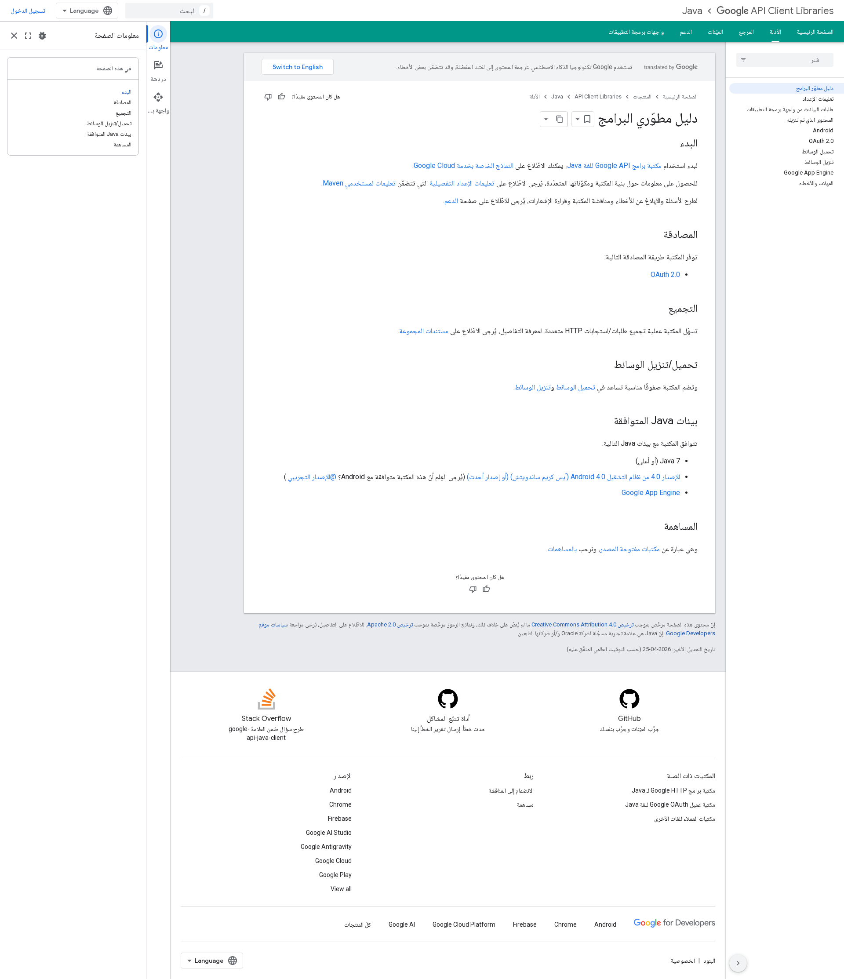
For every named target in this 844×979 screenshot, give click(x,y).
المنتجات (642, 96)
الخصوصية (683, 960)
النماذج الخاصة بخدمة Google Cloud (463, 165)
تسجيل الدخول (28, 10)
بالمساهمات (562, 549)
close (14, 35)
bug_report (42, 35)
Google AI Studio (329, 832)
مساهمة (525, 804)
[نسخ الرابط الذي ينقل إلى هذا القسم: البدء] (671, 143)
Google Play (335, 874)
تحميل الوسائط (575, 387)
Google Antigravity (326, 846)
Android (341, 790)
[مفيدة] (281, 96)
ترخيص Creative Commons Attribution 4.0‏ (582, 624)
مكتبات (651, 549)
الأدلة (775, 32)
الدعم (686, 32)
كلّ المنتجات (357, 924)
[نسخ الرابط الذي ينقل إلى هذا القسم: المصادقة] (654, 235)
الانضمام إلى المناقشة (511, 790)
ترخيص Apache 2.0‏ (390, 624)
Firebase (340, 818)
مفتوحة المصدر (620, 549)
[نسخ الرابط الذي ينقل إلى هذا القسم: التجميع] (659, 309)
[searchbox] (784, 60)
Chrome (340, 804)
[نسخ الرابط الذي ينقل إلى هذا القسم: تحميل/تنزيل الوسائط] (605, 365)
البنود (709, 960)
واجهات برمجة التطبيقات (636, 32)
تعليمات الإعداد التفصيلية (462, 183)
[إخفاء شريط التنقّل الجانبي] (738, 963)
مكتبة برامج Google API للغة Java (614, 165)
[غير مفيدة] (268, 96)
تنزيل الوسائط (533, 387)
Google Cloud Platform (464, 924)
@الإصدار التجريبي (311, 477)
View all (341, 888)
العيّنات (715, 32)
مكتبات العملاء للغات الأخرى (684, 818)
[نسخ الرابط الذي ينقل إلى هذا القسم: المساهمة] (655, 527)
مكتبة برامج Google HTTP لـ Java (673, 790)
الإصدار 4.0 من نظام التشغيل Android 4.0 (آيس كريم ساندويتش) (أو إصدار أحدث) (573, 477)
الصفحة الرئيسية (815, 32)
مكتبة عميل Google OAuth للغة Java (670, 804)
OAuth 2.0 (665, 274)
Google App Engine (651, 492)
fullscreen (28, 35)
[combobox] (169, 10)
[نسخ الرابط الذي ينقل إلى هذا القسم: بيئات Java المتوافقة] (605, 421)
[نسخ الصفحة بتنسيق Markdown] (560, 119)
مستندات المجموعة (423, 331)
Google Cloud (333, 860)
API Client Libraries (792, 11)
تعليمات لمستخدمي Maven (359, 183)
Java (692, 11)
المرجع (746, 32)
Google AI (402, 924)
